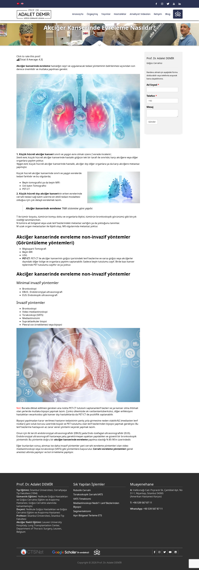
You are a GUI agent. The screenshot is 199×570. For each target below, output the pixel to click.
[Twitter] (168, 4)
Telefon (152, 95)
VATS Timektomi (82, 498)
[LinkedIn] (180, 4)
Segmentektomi (82, 511)
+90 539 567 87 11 (142, 502)
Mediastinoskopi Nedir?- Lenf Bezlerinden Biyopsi (96, 504)
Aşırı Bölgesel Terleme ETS (87, 515)
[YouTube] (174, 4)
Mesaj (150, 107)
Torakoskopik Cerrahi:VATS (88, 494)
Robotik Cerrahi (82, 490)
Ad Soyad (153, 84)
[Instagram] (162, 4)
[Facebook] (156, 4)
